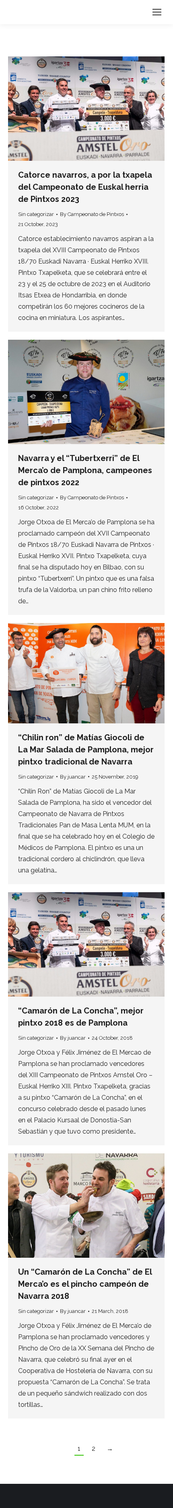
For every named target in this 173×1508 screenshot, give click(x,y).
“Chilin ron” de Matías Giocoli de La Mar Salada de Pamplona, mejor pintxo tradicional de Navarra (86, 749)
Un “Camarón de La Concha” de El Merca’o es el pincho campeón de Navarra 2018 (85, 1284)
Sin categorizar (36, 214)
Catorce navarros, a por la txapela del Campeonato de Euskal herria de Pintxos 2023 (85, 187)
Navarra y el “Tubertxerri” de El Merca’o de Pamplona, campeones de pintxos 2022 (85, 470)
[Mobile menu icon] (157, 12)
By (92, 214)
